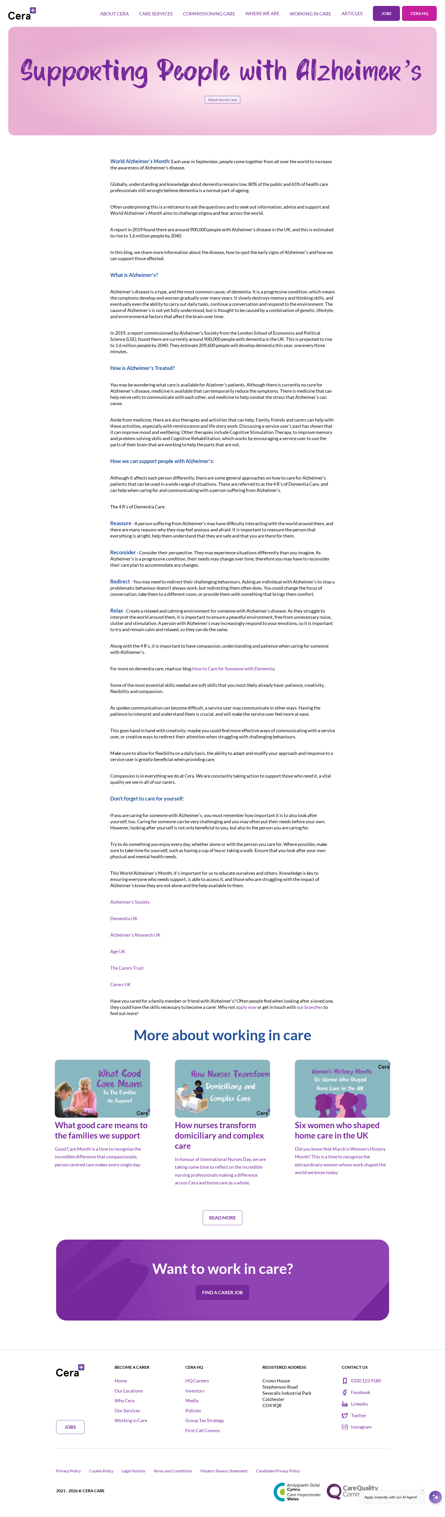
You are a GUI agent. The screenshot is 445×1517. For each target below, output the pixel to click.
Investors (194, 1391)
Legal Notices (133, 1470)
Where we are (262, 13)
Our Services (127, 1410)
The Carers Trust (127, 968)
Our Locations (129, 1391)
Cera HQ (419, 13)
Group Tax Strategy (204, 1420)
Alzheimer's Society (130, 902)
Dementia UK (124, 918)
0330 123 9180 (366, 1380)
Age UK (117, 951)
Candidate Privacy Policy (278, 1470)
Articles (352, 13)
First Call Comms (202, 1430)
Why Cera (124, 1400)
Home (121, 1380)
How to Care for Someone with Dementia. (234, 668)
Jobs (386, 13)
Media (191, 1400)
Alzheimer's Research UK (135, 935)
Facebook (360, 1392)
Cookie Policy (101, 1470)
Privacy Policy (68, 1470)
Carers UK (120, 984)
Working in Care (131, 1420)
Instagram (361, 1427)
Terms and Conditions (172, 1470)
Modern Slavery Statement (224, 1470)
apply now (246, 1007)
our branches (310, 1007)
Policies (193, 1410)
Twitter (358, 1415)
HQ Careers (197, 1380)
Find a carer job (222, 1292)
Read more (68, 1177)
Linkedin (359, 1404)
